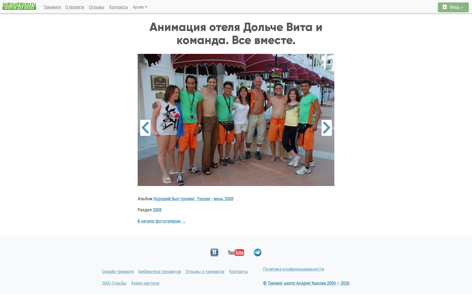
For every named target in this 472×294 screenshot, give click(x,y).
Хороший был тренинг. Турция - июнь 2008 (193, 198)
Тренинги (52, 7)
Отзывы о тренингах (205, 271)
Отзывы (96, 7)
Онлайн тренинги (118, 271)
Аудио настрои (145, 283)
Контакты (118, 7)
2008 (157, 210)
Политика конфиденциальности (293, 269)
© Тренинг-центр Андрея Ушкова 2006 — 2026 (306, 283)
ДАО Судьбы (114, 283)
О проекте (74, 7)
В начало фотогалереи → (162, 221)
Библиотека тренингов (159, 271)
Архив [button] (138, 7)
